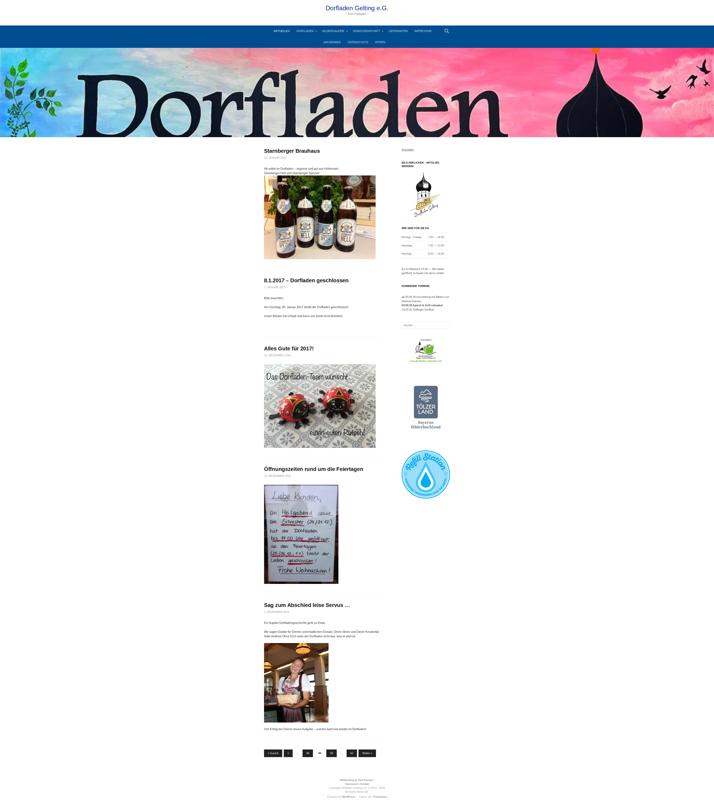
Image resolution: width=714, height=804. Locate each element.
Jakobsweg (332, 42)
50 (331, 753)
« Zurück (273, 753)
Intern (380, 42)
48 (307, 753)
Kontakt (364, 783)
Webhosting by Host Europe (356, 780)
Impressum (423, 31)
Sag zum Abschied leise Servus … (307, 605)
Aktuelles (282, 31)
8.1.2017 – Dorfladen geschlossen (306, 280)
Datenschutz (358, 42)
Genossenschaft (366, 31)
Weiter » (367, 753)
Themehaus (380, 796)
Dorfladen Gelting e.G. (357, 8)
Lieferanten (398, 31)
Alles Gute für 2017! (289, 348)
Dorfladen (305, 31)
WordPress (348, 796)
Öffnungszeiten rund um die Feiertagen (313, 469)
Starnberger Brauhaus (292, 151)
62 (351, 753)
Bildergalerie (333, 31)
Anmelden (408, 149)
